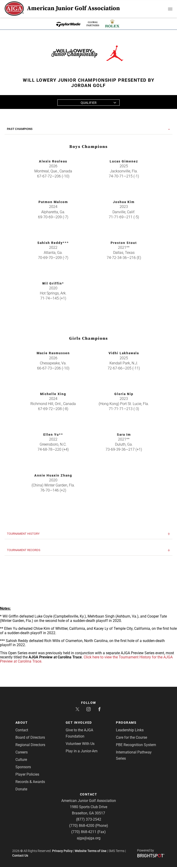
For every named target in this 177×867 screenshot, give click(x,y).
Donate (21, 789)
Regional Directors (30, 745)
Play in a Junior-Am (81, 751)
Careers (21, 752)
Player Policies (27, 774)
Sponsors (23, 767)
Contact (21, 730)
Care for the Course (131, 737)
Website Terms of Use (90, 851)
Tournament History (23, 533)
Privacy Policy (62, 851)
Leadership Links (130, 730)
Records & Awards (30, 782)
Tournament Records (23, 550)
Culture (21, 759)
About (21, 722)
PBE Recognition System (136, 745)
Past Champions (19, 129)
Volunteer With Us (80, 743)
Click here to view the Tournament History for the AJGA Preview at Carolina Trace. (86, 659)
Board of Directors (30, 737)
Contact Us (20, 855)
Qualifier (89, 103)
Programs (126, 722)
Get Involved (79, 722)
